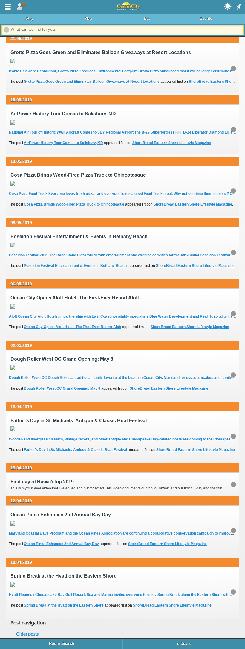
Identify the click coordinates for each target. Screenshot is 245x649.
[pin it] (238, 7)
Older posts (24, 634)
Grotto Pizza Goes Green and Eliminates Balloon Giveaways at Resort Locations (92, 81)
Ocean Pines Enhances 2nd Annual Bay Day (61, 544)
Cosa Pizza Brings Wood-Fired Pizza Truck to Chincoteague (74, 204)
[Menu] (6, 6)
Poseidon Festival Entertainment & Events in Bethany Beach (75, 266)
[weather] (228, 6)
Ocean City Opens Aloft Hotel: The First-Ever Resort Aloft (72, 327)
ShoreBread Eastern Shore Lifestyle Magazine (171, 143)
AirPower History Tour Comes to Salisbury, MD (63, 143)
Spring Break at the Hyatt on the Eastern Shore (64, 605)
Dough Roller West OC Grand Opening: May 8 (62, 388)
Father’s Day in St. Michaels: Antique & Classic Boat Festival (75, 450)
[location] (21, 6)
